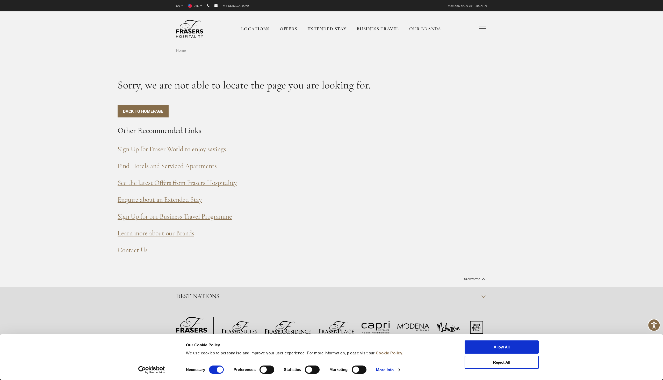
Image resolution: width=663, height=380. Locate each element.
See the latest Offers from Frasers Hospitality (177, 183)
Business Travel (378, 29)
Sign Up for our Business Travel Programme (175, 216)
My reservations (236, 6)
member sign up (460, 6)
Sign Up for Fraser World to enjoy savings (172, 149)
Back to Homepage (143, 111)
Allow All (502, 347)
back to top (472, 279)
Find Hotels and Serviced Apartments (167, 166)
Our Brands (425, 29)
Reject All (501, 362)
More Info (385, 370)
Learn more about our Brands (156, 233)
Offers (288, 29)
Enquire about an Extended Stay (160, 200)
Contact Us (133, 250)
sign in (481, 6)
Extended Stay (327, 29)
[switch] (267, 370)
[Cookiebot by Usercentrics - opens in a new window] (151, 370)
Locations (255, 29)
